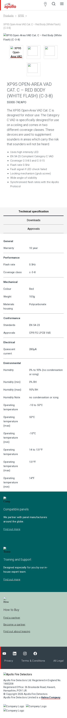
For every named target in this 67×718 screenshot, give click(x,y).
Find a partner (11, 617)
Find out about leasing (16, 631)
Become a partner (14, 624)
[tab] (33, 220)
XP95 (21, 15)
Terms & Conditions (33, 660)
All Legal (58, 660)
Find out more (11, 529)
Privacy (8, 660)
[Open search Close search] (53, 5)
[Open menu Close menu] (61, 5)
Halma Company (50, 697)
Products (8, 15)
